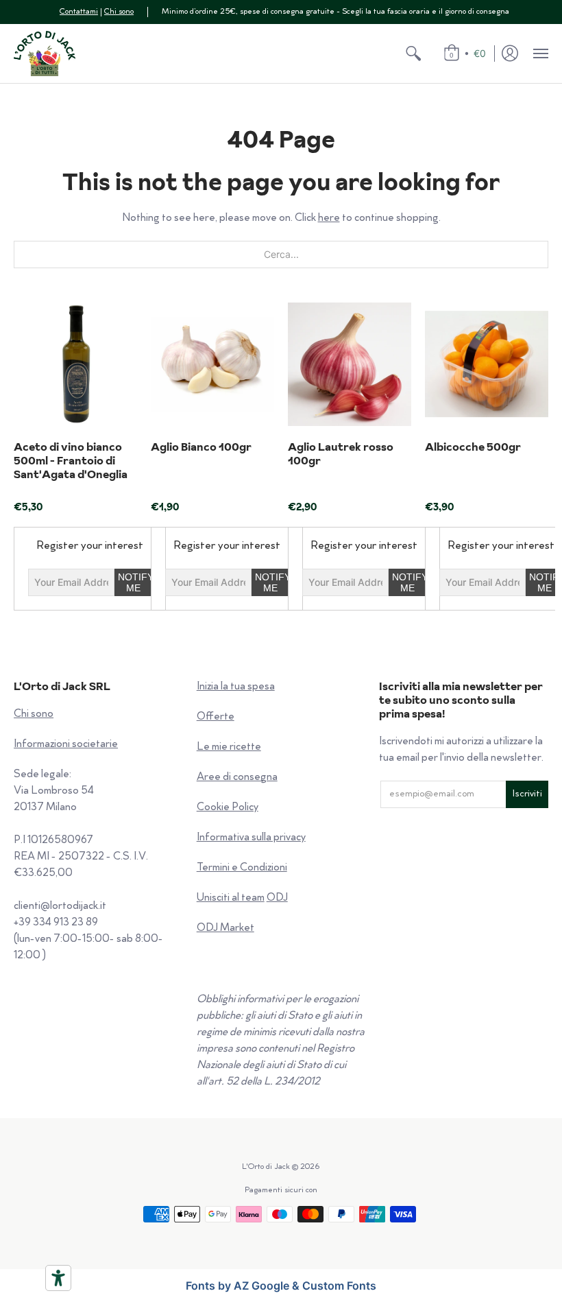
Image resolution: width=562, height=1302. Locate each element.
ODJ (277, 898)
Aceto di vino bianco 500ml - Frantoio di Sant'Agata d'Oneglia (70, 460)
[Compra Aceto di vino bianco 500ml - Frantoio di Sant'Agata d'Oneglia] (75, 364)
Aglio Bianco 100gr (201, 446)
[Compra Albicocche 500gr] (486, 364)
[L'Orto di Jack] (44, 53)
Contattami (79, 12)
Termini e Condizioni (242, 868)
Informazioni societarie (66, 744)
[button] (413, 53)
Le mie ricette (229, 747)
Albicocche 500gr (473, 446)
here (329, 218)
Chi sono (119, 12)
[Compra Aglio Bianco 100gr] (212, 364)
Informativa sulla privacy (251, 838)
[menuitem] (413, 53)
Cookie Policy (227, 808)
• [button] (468, 53)
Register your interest (89, 546)
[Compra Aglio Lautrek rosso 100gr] (349, 364)
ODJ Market (225, 928)
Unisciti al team (231, 898)
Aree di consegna (237, 777)
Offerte (215, 717)
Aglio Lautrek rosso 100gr (340, 453)
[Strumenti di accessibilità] (58, 1278)
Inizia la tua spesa (236, 687)
